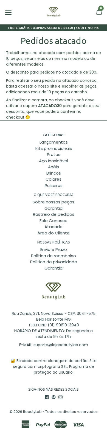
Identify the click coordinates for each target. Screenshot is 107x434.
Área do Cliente (54, 233)
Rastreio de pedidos (53, 214)
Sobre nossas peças (53, 202)
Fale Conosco (53, 220)
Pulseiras (54, 185)
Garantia (53, 208)
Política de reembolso (53, 256)
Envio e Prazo (53, 249)
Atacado (53, 226)
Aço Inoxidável (53, 161)
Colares (53, 179)
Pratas (53, 154)
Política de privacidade (53, 262)
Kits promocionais (53, 148)
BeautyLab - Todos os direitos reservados (60, 411)
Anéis (53, 167)
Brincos (53, 173)
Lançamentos (54, 142)
